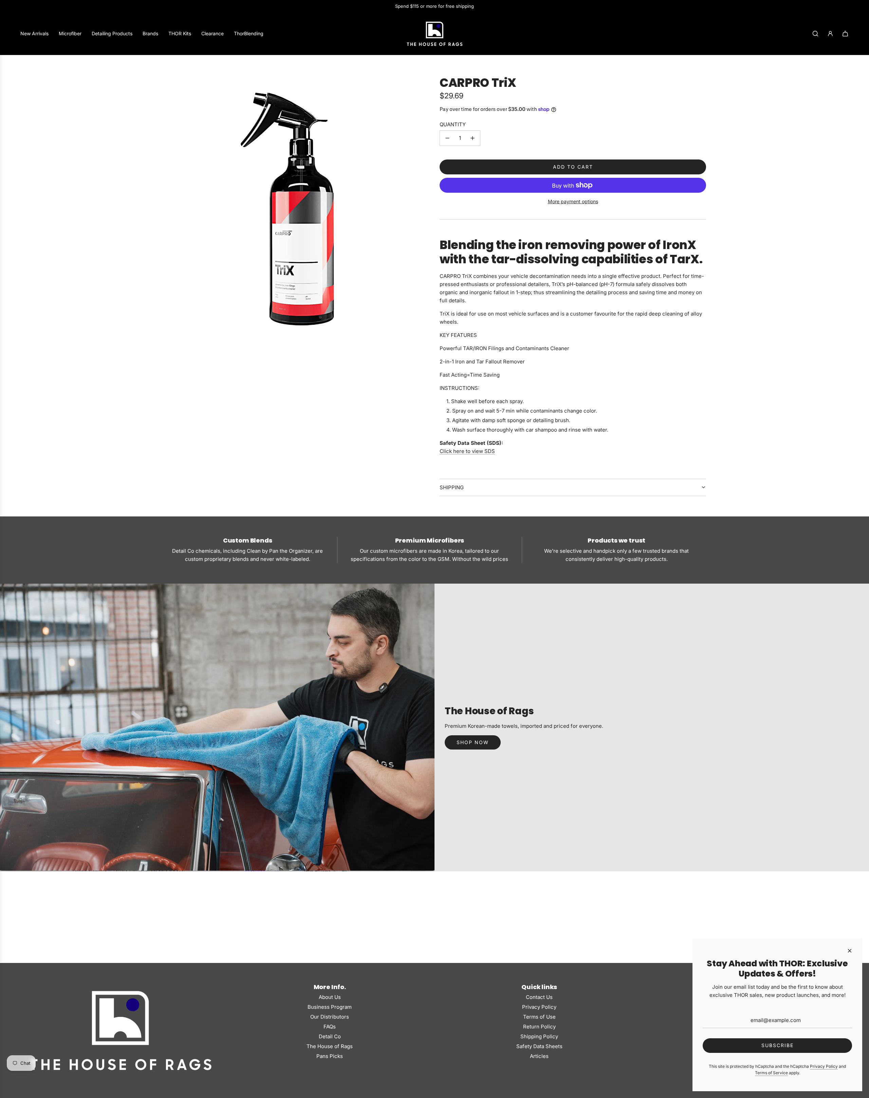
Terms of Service (771, 1072)
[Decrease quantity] (447, 138)
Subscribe (777, 1045)
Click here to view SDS (467, 451)
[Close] (849, 950)
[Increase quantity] (472, 138)
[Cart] (845, 33)
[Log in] (830, 33)
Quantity (453, 124)
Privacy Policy (824, 1066)
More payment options (573, 201)
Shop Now (473, 742)
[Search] (815, 33)
